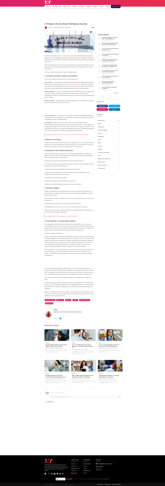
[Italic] (53, 397)
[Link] (66, 397)
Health (101, 6)
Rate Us (76, 479)
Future (88, 6)
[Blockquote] (62, 397)
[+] (69, 396)
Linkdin (115, 109)
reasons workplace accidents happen (67, 55)
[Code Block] (64, 397)
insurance (83, 224)
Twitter (115, 106)
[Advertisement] (82, 16)
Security (81, 6)
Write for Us (115, 6)
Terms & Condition (116, 484)
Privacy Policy (107, 484)
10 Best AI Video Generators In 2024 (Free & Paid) (64, 216)
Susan (50, 27)
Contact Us (73, 470)
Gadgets (94, 6)
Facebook (102, 106)
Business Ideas (57, 6)
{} (67, 396)
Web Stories (99, 469)
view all (116, 93)
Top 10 (85, 473)
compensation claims (75, 84)
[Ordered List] (58, 397)
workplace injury (49, 303)
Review (108, 6)
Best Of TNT (66, 6)
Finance (74, 6)
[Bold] (51, 397)
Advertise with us (75, 468)
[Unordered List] (60, 397)
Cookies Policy (100, 484)
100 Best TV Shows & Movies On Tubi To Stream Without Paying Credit (69, 134)
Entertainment (86, 470)
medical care (70, 268)
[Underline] (55, 397)
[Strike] (57, 397)
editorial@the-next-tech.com (105, 463)
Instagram (102, 109)
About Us (73, 463)
